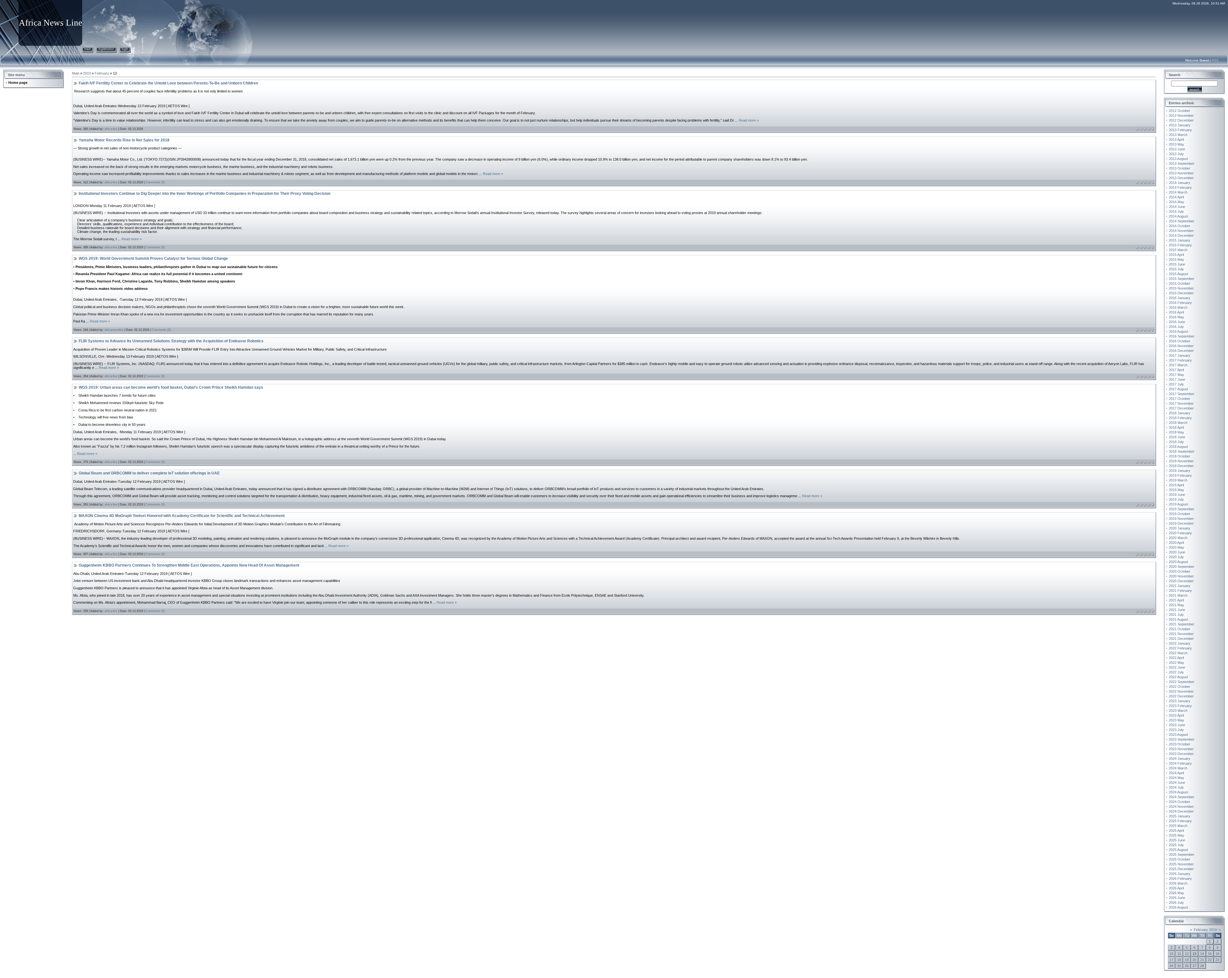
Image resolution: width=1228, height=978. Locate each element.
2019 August (1178, 504)
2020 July (1176, 557)
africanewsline (114, 329)
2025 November (1181, 864)
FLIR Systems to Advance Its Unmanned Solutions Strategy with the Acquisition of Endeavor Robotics (171, 341)
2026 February (1180, 878)
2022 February (1180, 648)
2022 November (1181, 691)
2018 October (1179, 456)
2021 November (1181, 634)
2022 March (1178, 653)
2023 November (1181, 749)
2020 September (1181, 567)
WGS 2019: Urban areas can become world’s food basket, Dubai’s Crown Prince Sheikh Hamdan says (171, 387)
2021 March (1178, 595)
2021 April (1176, 600)
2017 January (1179, 355)
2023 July (1176, 730)
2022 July (1176, 672)
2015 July (1176, 269)
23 (1217, 960)
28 (1202, 966)
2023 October (1179, 744)
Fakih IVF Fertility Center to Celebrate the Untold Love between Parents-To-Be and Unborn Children (168, 83)
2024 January (1179, 758)
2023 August (1178, 734)
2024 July (1176, 787)
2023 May (1176, 720)
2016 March (1178, 307)
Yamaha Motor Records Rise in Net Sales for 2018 (124, 140)
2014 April (1176, 197)
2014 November (1181, 231)
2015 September (1181, 279)
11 (1179, 954)
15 (1210, 954)
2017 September (1181, 394)
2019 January (1179, 471)
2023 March (1178, 710)
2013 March (1178, 135)
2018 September (1181, 451)
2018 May (1176, 432)
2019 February (1180, 475)
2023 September (1181, 739)
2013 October (1179, 168)
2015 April (1176, 255)
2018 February (1180, 418)
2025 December (1181, 869)
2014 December (1181, 235)
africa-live (111, 129)
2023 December (1181, 754)
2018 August (1178, 447)
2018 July (1176, 442)
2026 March (1178, 883)
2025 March (1178, 826)
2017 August (1178, 389)
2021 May (1176, 605)
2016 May (1176, 317)
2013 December (1181, 178)
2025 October (1179, 859)
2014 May (1176, 202)
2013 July (1176, 154)
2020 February (1180, 533)
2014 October (1179, 226)
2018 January (1179, 413)
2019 (87, 73)
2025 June (1177, 840)
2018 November (1181, 461)
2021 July (1176, 614)
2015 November (1181, 288)
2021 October (1179, 629)
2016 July (1176, 327)
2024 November (1181, 806)
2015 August (1178, 274)
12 (1187, 954)
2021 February (1180, 590)
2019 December (1181, 523)
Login (125, 49)
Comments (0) (155, 182)
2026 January (1179, 874)
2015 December (1181, 293)
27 (1194, 966)
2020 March (1178, 538)
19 (1187, 960)
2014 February (1180, 187)
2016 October (1179, 341)
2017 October (1179, 399)
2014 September (1181, 221)
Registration (106, 49)
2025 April (1176, 830)
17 (1171, 960)
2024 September (1181, 797)
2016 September (1181, 336)
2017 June (1177, 379)
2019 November (1181, 519)
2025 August (1178, 850)
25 (1179, 966)
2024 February (1180, 763)
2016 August (1178, 331)
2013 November (1181, 173)
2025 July (1176, 845)
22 (1210, 960)
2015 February (1180, 245)
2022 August (1178, 677)
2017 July (1176, 384)
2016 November (1181, 346)
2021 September (1181, 624)
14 (1202, 954)
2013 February (1180, 130)
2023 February (1180, 706)
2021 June (1177, 610)
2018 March (1178, 423)
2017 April (1176, 370)
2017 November (1181, 403)
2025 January (1179, 816)
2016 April (1176, 312)
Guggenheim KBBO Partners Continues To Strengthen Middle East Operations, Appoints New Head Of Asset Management (189, 565)
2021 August (1178, 619)
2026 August (1178, 907)
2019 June (1177, 495)
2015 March (1178, 250)
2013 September (1181, 163)
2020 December (1181, 581)
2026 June (1177, 898)
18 (1179, 960)
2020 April (1176, 543)
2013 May (1176, 144)
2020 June (1177, 552)
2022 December (1181, 696)
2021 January (1179, 586)
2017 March (1178, 365)
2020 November (1181, 576)
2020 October (1179, 571)
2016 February (1180, 303)
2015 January (1179, 240)
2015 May (1176, 259)
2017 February (1180, 360)
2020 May (1176, 547)
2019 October (1179, 514)
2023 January (1179, 701)
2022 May (1176, 662)
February (102, 73)
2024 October (1179, 802)
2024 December (1181, 811)
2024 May (1176, 778)
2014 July (1176, 211)
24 (1171, 966)
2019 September (1181, 509)
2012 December (1181, 120)
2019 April (1176, 485)
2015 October (1179, 283)
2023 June (1177, 725)
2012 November (1181, 115)
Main (87, 49)
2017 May (1176, 375)
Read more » (749, 120)
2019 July (1176, 499)
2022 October (1179, 686)
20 (1194, 960)
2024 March (1178, 768)
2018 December (1181, 466)
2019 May (1176, 490)
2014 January (1179, 183)
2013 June (1177, 149)
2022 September (1181, 682)
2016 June (1177, 322)
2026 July (1176, 902)
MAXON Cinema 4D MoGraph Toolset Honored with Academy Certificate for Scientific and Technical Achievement (182, 515)
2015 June (1177, 264)
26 (1187, 966)
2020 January (1179, 528)
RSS (1215, 60)
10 (1171, 954)
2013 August (1178, 159)
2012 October (1179, 111)
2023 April (1176, 715)
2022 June (1177, 667)
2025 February (1180, 821)
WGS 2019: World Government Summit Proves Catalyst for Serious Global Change (153, 258)
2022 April (1176, 658)
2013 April (1176, 139)
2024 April (1176, 773)
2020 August (1178, 562)
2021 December (1181, 638)
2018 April (1176, 427)
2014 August (1178, 216)
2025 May (1176, 835)
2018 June (1177, 437)
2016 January (1179, 298)
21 (1202, 960)
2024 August (1178, 792)
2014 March (1178, 192)
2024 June (1177, 782)
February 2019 (1205, 930)
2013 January (1179, 125)
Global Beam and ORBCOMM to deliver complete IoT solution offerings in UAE (149, 473)
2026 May (1176, 893)
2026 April (1176, 888)
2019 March (1178, 480)
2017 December (1181, 408)
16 (1217, 954)
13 (1194, 954)
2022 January (1179, 643)
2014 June (1177, 207)
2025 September (1181, 854)
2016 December (1181, 351)
